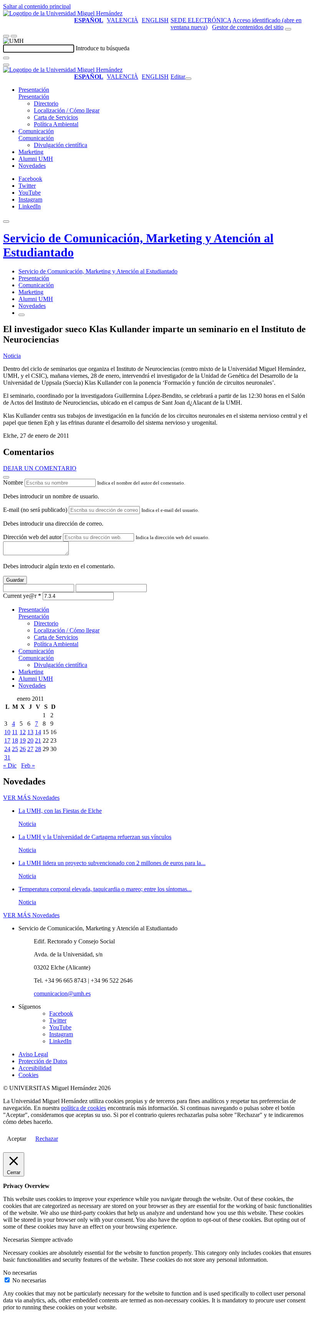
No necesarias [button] (20, 1272)
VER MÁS (31, 797)
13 (30, 732)
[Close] (6, 477)
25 (15, 749)
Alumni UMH (35, 159)
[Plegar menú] (188, 79)
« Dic (10, 765)
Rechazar (46, 1138)
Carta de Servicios (56, 117)
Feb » (28, 765)
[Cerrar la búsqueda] (6, 65)
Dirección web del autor (32, 537)
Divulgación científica (60, 145)
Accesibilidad (34, 1068)
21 (38, 740)
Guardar (15, 580)
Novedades (32, 165)
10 (7, 732)
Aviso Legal (33, 1054)
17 (7, 740)
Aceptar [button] (16, 1138)
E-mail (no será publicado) (35, 509)
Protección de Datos (42, 1061)
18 (15, 740)
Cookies (28, 1075)
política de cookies (83, 1108)
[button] (33, 96)
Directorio (46, 103)
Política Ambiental (56, 124)
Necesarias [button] (17, 1239)
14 (38, 732)
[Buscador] (288, 29)
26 (23, 749)
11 (15, 732)
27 (30, 749)
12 (23, 732)
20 (30, 740)
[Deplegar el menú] (21, 315)
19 (23, 740)
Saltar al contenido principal (37, 6)
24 (7, 749)
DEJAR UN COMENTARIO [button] (39, 468)
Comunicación (36, 131)
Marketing (30, 152)
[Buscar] (6, 58)
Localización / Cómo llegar (66, 110)
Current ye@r (22, 595)
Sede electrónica (201, 20)
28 (38, 749)
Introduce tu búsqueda (102, 48)
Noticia (12, 355)
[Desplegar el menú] (14, 36)
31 (7, 757)
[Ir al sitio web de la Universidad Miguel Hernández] (63, 13)
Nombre (13, 482)
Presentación (33, 89)
